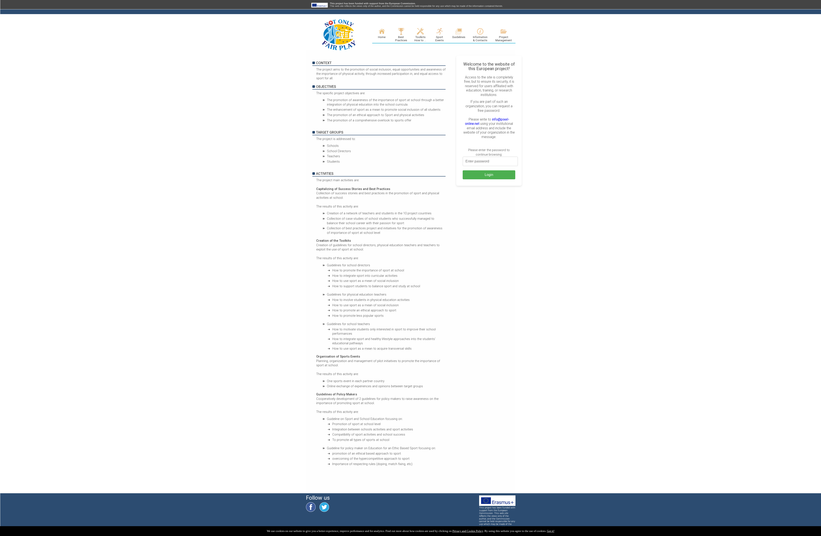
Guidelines (458, 37)
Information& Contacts (480, 38)
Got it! (550, 531)
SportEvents (439, 38)
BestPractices (401, 38)
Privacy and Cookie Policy (467, 531)
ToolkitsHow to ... (420, 38)
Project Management (503, 38)
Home (381, 37)
